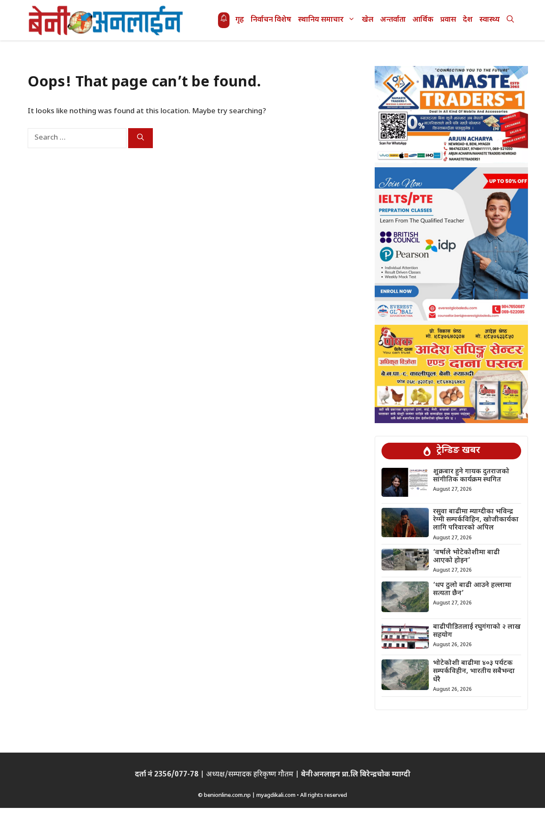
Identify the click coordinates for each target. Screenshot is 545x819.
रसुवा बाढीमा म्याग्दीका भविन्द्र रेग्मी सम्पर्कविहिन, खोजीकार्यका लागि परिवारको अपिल (476, 520)
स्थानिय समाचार (321, 20)
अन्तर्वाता (393, 20)
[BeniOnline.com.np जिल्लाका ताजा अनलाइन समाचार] (106, 20)
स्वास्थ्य (489, 20)
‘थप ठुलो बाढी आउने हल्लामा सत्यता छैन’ (472, 589)
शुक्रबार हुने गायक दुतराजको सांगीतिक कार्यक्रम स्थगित (471, 475)
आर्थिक (423, 20)
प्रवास (448, 20)
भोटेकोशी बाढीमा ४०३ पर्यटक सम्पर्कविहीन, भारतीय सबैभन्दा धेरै (474, 671)
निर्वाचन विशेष (271, 20)
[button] (510, 20)
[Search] (140, 138)
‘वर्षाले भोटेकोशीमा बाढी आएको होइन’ (466, 556)
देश (468, 20)
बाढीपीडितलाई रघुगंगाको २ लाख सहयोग (477, 631)
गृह (239, 20)
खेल (367, 20)
